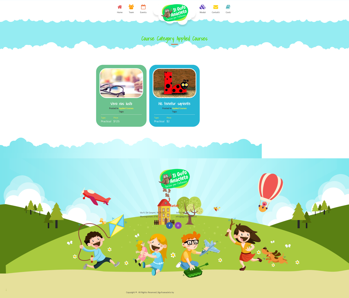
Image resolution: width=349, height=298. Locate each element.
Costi (228, 12)
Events (143, 12)
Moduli (203, 12)
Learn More (121, 83)
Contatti (216, 12)
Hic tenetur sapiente (174, 103)
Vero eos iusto (121, 103)
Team (131, 12)
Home (120, 12)
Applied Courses (126, 108)
